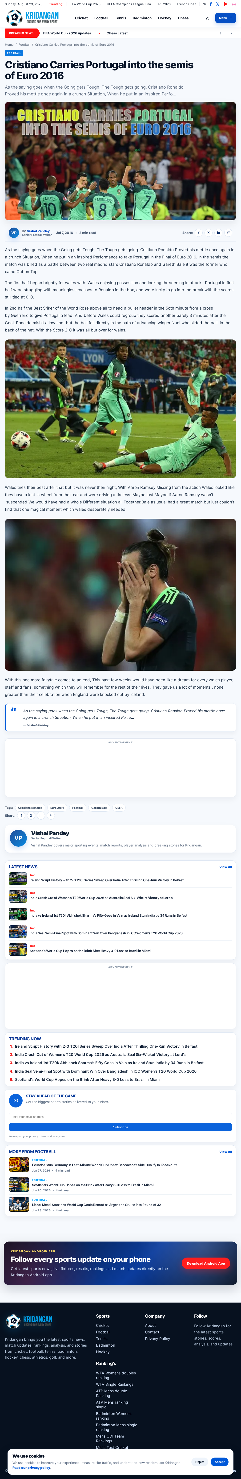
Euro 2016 (57, 807)
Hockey (164, 18)
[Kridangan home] (33, 18)
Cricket (81, 18)
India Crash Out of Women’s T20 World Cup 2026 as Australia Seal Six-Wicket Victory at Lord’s (100, 1054)
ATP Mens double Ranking (111, 1393)
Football (101, 18)
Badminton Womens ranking (113, 1416)
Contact (152, 1332)
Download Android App (206, 1263)
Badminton (142, 18)
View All (225, 867)
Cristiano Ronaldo (30, 807)
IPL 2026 (164, 4)
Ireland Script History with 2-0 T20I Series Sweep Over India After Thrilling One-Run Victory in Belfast (106, 1046)
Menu (225, 18)
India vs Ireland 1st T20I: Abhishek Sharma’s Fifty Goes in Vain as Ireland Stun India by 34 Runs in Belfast (109, 1062)
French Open (186, 4)
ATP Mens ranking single (112, 1404)
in (218, 233)
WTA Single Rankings (114, 1384)
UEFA (119, 807)
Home (9, 44)
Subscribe (120, 1127)
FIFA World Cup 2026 (85, 4)
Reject (199, 1462)
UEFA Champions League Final (129, 4)
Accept (220, 1462)
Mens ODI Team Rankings (110, 1438)
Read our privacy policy (31, 1468)
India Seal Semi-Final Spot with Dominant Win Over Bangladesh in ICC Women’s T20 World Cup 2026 (106, 1071)
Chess (183, 18)
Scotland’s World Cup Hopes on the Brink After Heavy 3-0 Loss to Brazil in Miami (88, 1079)
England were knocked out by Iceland (108, 694)
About (150, 1325)
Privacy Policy (157, 1338)
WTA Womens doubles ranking (116, 1375)
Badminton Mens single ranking (116, 1427)
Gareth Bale (99, 807)
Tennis (120, 18)
